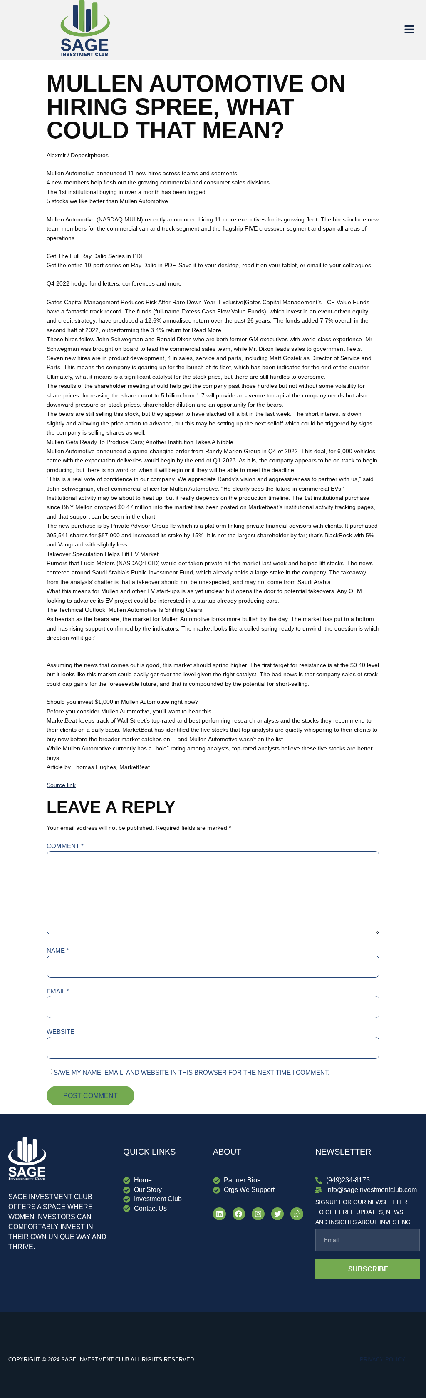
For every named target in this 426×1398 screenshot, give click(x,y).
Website (60, 1031)
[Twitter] (277, 1213)
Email (58, 991)
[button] (409, 30)
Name (58, 950)
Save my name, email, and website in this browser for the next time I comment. (191, 1072)
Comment (65, 845)
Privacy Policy (382, 1359)
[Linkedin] (219, 1213)
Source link (61, 785)
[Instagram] (258, 1213)
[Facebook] (239, 1213)
